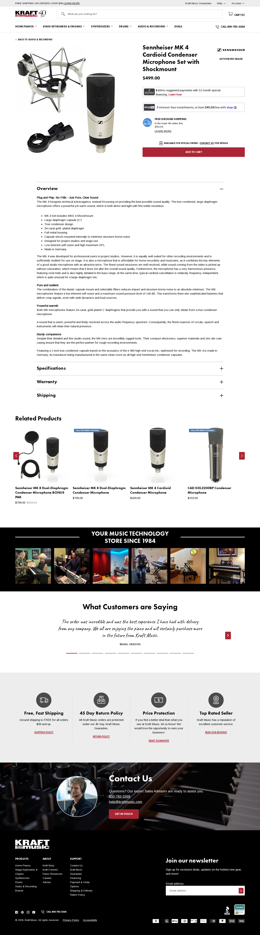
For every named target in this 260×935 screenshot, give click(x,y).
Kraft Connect (50, 869)
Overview (47, 189)
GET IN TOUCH (124, 814)
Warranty (47, 382)
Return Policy (77, 894)
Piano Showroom (52, 873)
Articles (47, 882)
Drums (19, 882)
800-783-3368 (119, 796)
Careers (47, 878)
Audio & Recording (26, 886)
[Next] (242, 456)
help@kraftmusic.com (125, 802)
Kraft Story (48, 865)
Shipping (46, 395)
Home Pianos (23, 865)
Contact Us (76, 865)
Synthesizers (22, 878)
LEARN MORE (72, 3)
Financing (75, 878)
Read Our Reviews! (216, 732)
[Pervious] (16, 456)
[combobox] (145, 14)
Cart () (239, 15)
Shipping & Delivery (81, 890)
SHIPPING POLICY (43, 732)
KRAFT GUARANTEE (158, 741)
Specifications (51, 368)
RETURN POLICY (101, 737)
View (61, 476)
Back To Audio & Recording (35, 40)
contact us (207, 143)
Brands (19, 890)
